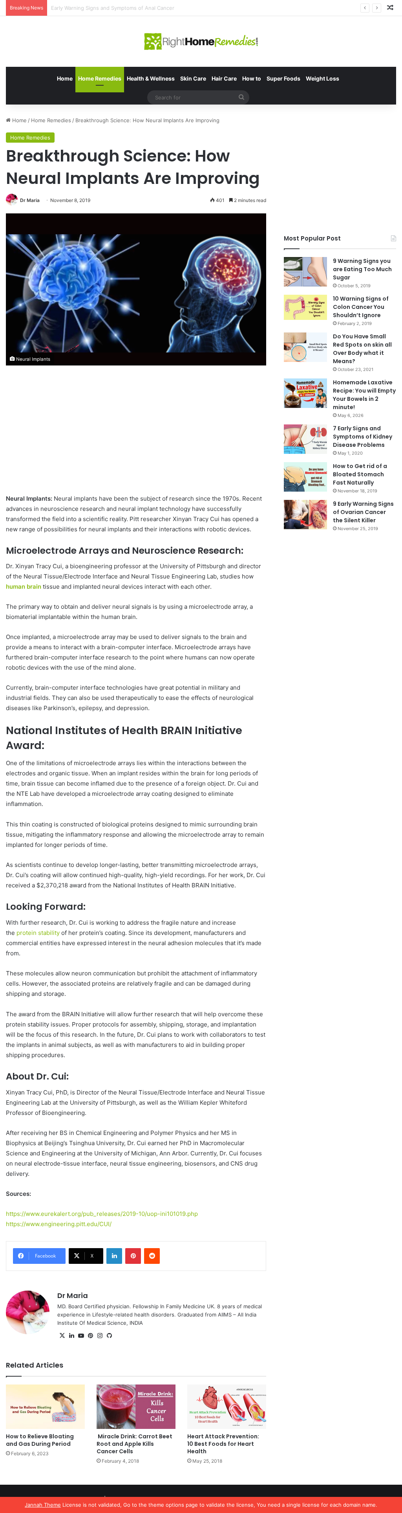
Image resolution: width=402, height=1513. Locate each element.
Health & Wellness (151, 78)
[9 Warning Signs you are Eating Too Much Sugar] (305, 271)
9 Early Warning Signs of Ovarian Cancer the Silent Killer (363, 512)
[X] (62, 1335)
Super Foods (283, 78)
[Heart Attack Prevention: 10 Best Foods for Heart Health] (226, 1406)
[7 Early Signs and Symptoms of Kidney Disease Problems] (305, 439)
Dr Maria (30, 200)
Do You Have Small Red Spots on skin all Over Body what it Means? (362, 348)
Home (65, 78)
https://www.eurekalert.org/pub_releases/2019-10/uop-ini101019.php (102, 1213)
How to (251, 78)
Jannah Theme (43, 1505)
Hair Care (224, 78)
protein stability (38, 932)
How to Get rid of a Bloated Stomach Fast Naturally (360, 474)
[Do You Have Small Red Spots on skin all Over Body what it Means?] (305, 347)
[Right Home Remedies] (201, 41)
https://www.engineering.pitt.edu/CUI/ (58, 1224)
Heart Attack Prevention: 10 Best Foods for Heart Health (223, 1443)
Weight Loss (322, 78)
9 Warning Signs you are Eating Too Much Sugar (362, 269)
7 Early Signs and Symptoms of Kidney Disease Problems (362, 436)
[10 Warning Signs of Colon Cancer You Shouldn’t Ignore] (305, 307)
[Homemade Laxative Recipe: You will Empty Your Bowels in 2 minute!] (305, 393)
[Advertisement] (136, 435)
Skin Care (193, 78)
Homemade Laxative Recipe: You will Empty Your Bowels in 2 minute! (364, 394)
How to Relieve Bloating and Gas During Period (40, 1440)
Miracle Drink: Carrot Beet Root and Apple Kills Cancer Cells (134, 1443)
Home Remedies (99, 78)
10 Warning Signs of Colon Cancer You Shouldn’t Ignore (361, 307)
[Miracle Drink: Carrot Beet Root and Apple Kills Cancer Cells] (136, 1406)
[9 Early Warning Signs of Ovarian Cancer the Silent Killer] (305, 514)
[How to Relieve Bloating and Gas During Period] (45, 1406)
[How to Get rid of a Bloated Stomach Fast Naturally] (305, 477)
